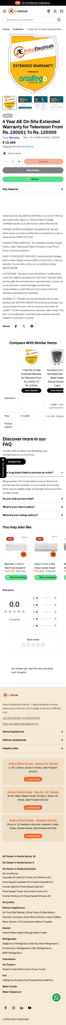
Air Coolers (8, 964)
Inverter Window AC (12, 896)
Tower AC (31, 877)
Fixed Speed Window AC (38, 896)
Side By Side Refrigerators (44, 943)
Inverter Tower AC (37, 891)
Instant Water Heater (13, 932)
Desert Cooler (9, 969)
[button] (45, 598)
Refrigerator (9, 939)
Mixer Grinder (9, 921)
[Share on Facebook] (16, 326)
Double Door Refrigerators (16, 948)
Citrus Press (32, 912)
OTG (20, 921)
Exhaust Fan (21, 980)
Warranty (14, 137)
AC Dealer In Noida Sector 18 (19, 856)
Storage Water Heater (36, 932)
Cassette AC (9, 877)
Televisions (8, 959)
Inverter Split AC (10, 886)
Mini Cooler (24, 969)
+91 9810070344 (31, 718)
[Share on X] (24, 326)
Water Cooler (9, 986)
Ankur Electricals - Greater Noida (33, 820)
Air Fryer (6, 912)
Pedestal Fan (36, 980)
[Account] (55, 11)
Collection (18, 29)
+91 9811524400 (12, 718)
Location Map (33, 779)
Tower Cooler (38, 969)
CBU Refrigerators (41, 948)
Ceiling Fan (8, 980)
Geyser (6, 928)
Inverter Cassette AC (42, 882)
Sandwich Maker (33, 921)
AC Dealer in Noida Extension (19, 869)
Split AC (21, 877)
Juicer (49, 917)
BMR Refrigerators (12, 953)
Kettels (56, 917)
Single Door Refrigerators (15, 943)
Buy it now (33, 170)
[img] (14, 612)
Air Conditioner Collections (36, 3)
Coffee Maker (47, 912)
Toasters (47, 921)
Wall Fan (48, 980)
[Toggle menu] (4, 11)
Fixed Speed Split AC (32, 886)
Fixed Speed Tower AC (14, 891)
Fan (4, 975)
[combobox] (33, 20)
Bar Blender (18, 912)
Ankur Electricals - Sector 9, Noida (33, 763)
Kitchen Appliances (13, 907)
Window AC (44, 877)
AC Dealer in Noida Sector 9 (18, 862)
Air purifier (8, 902)
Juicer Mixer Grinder (34, 917)
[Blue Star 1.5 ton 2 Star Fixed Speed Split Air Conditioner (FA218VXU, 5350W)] (16, 547)
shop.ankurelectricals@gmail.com (21, 724)
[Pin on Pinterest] (32, 326)
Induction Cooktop (12, 917)
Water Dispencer (11, 992)
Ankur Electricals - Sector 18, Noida (33, 792)
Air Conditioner (10, 873)
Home (6, 29)
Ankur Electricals (20, 1019)
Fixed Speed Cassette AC (16, 882)
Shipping (7, 146)
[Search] (59, 20)
